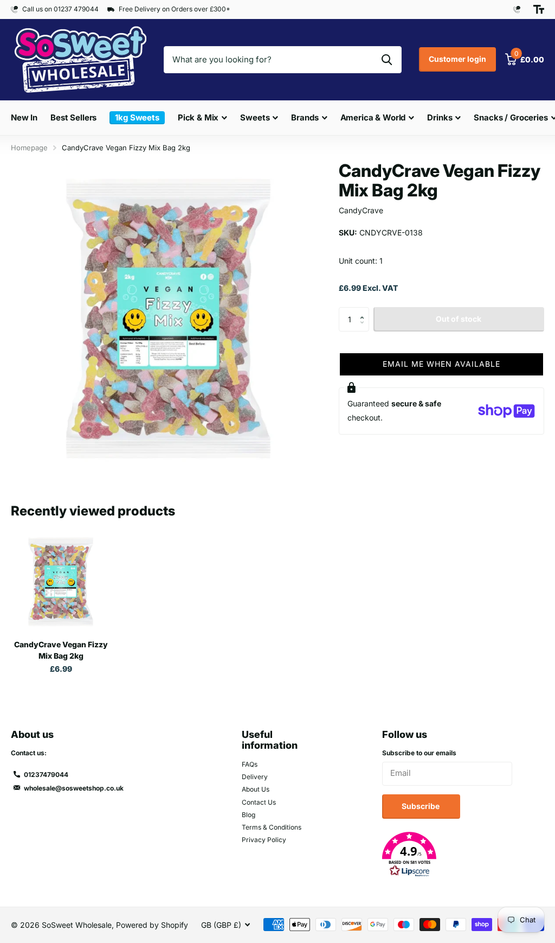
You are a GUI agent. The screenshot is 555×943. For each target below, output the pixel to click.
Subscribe (421, 806)
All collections (203, 129)
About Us (255, 789)
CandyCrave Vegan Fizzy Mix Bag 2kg (61, 650)
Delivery (255, 777)
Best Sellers (73, 117)
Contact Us (259, 802)
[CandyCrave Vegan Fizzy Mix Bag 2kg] (61, 582)
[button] (365, 310)
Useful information (270, 740)
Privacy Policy (264, 840)
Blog (248, 815)
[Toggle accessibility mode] (538, 9)
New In (24, 117)
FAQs (249, 764)
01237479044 (46, 774)
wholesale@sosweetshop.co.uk (74, 788)
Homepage (29, 147)
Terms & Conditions (271, 827)
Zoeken (387, 59)
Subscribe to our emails (419, 753)
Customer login (457, 58)
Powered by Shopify (152, 924)
